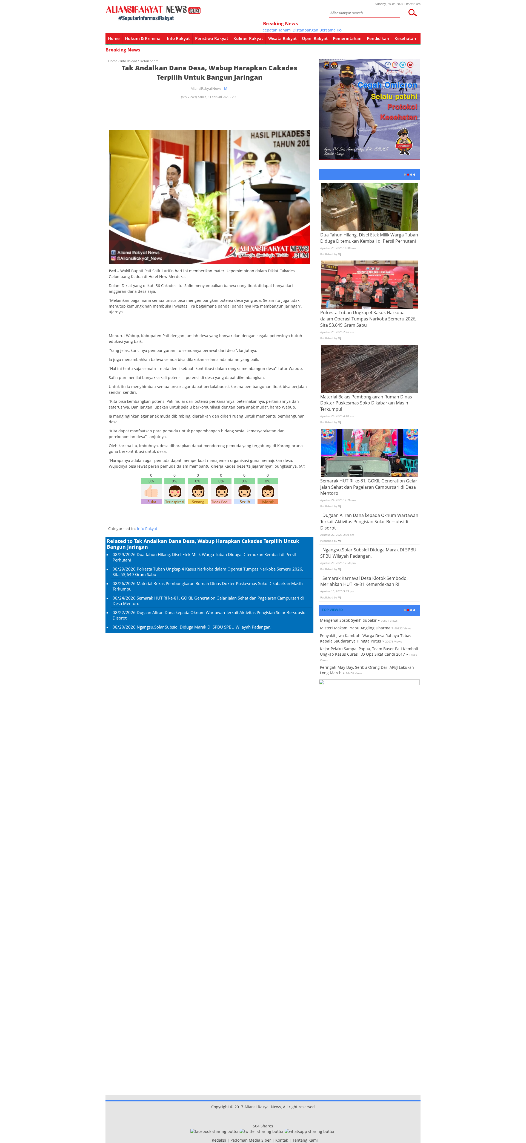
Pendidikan (378, 38)
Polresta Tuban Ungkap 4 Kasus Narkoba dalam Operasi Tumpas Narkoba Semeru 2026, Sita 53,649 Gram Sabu (368, 318)
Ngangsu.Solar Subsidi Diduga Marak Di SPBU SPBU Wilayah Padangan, (204, 627)
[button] (412, 12)
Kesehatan (405, 38)
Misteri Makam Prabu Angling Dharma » (356, 627)
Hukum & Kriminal (143, 38)
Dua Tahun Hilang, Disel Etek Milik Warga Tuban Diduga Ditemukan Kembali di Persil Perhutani (369, 238)
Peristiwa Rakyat (211, 38)
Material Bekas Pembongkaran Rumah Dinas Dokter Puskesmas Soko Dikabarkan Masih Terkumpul (366, 403)
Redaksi (219, 1140)
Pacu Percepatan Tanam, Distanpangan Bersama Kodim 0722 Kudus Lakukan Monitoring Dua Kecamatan (328, 30)
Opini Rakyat (315, 38)
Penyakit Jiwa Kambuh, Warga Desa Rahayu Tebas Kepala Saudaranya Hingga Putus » (365, 638)
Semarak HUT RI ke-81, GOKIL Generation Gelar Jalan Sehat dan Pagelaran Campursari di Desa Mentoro (368, 487)
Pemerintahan (347, 38)
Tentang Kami (305, 1140)
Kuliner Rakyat (248, 38)
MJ (226, 88)
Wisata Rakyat (282, 38)
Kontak (281, 1140)
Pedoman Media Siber (250, 1140)
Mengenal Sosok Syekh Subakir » (350, 620)
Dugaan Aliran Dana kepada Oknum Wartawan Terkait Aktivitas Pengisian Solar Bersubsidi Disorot (369, 521)
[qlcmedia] (210, 1140)
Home (114, 38)
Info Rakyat (178, 38)
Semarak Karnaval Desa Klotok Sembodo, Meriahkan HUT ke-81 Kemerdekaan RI (364, 581)
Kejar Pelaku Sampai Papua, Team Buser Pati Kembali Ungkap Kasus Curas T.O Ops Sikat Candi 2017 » (369, 651)
